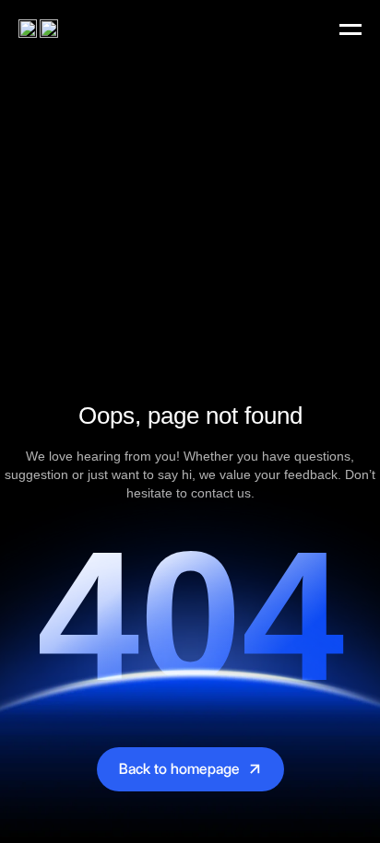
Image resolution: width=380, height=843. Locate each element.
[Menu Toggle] (350, 29)
